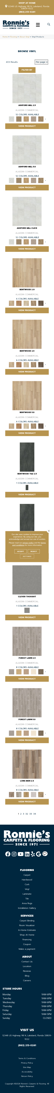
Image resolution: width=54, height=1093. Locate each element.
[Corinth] (33, 119)
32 (26, 814)
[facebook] (7, 854)
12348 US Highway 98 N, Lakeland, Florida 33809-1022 (28, 7)
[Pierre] (27, 273)
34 (34, 814)
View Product (27, 126)
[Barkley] (26, 303)
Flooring (13, 36)
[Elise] (19, 119)
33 (30, 814)
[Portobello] (41, 671)
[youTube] (21, 854)
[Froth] (27, 764)
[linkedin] (27, 854)
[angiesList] (45, 854)
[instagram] (14, 854)
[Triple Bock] (41, 794)
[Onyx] (27, 457)
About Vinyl (24, 36)
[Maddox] (26, 119)
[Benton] (19, 303)
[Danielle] (41, 119)
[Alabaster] (27, 88)
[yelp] (33, 854)
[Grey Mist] (27, 641)
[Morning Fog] (27, 580)
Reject (34, 551)
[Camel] (19, 671)
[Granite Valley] (19, 794)
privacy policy (28, 543)
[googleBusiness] (38, 854)
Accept (20, 551)
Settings (27, 556)
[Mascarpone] (33, 794)
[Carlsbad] (26, 794)
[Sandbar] (33, 671)
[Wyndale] (33, 303)
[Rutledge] (41, 303)
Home (5, 36)
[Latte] (26, 671)
